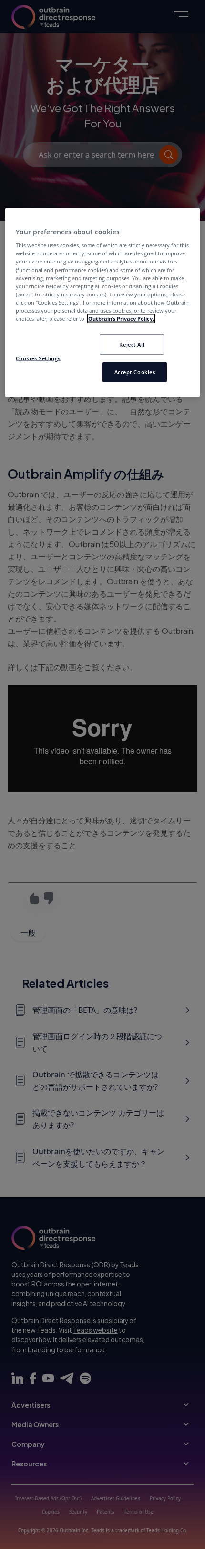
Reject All (131, 344)
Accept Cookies (134, 371)
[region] (102, 302)
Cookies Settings (38, 357)
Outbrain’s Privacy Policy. (121, 318)
